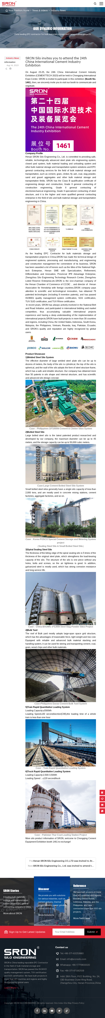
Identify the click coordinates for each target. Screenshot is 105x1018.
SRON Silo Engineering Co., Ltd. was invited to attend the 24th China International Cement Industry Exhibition (64, 866)
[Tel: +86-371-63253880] (102, 798)
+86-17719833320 (81, 965)
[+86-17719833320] (102, 811)
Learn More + (11, 988)
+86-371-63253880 (74, 953)
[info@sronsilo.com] (102, 805)
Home (26, 10)
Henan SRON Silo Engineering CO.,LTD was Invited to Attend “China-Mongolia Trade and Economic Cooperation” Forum (64, 861)
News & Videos (40, 10)
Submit (91, 932)
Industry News (58, 10)
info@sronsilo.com (76, 959)
